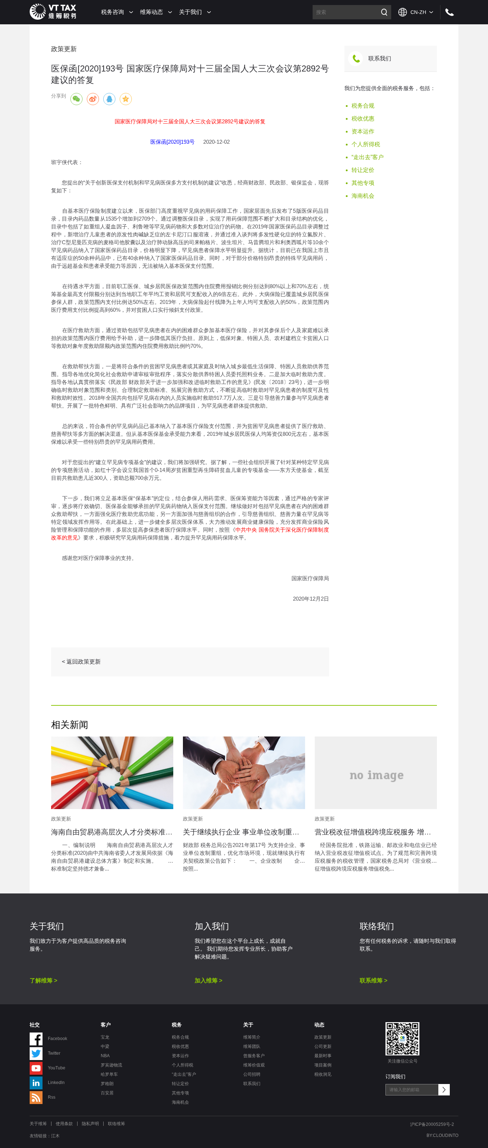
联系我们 (379, 58)
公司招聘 (251, 1074)
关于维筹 (38, 1124)
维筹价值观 (254, 1065)
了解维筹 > (43, 980)
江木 (55, 1135)
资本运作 (363, 131)
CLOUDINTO (445, 1135)
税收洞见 (323, 1074)
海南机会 (363, 196)
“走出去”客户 (368, 157)
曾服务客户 (254, 1055)
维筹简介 (251, 1037)
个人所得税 (366, 144)
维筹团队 (251, 1046)
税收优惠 (363, 118)
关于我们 (190, 12)
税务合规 (363, 106)
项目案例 (323, 1065)
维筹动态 (151, 12)
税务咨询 (112, 12)
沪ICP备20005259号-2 (432, 1124)
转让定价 (363, 170)
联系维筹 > (373, 980)
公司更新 (323, 1046)
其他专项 (363, 183)
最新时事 (323, 1055)
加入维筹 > (208, 980)
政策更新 (323, 1037)
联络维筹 (116, 1124)
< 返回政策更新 (81, 662)
